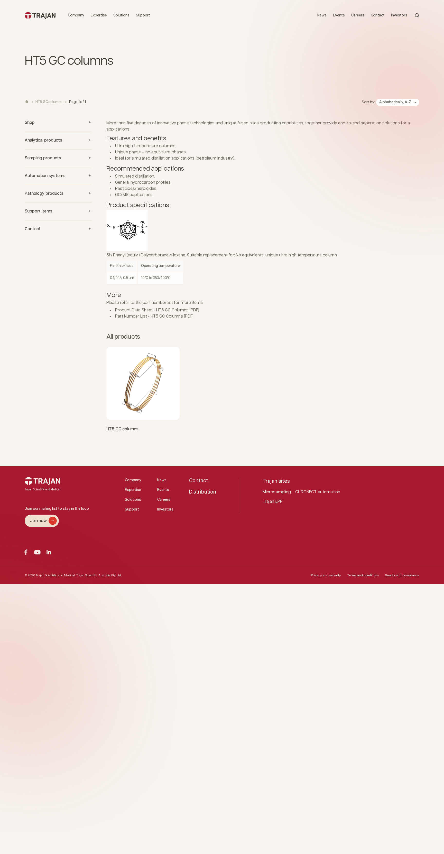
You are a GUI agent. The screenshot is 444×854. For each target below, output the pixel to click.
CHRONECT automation (317, 492)
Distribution (202, 492)
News (322, 15)
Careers (357, 15)
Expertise (99, 15)
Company (76, 15)
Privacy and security (326, 575)
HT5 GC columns (122, 429)
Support (143, 15)
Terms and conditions (363, 575)
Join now (38, 521)
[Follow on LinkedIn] (48, 552)
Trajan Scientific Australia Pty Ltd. (99, 575)
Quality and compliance (402, 575)
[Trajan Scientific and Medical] (40, 15)
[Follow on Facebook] (25, 552)
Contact (378, 15)
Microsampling (277, 492)
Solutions (121, 15)
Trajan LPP (273, 501)
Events (339, 15)
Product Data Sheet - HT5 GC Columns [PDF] (157, 310)
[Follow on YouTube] (37, 552)
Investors (399, 15)
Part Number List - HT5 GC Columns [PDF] (154, 316)
